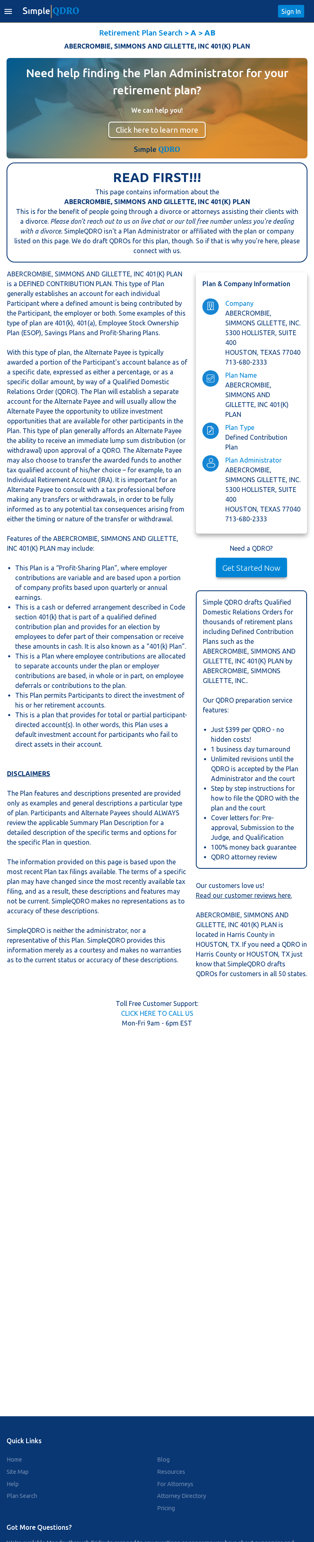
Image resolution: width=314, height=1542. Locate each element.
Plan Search (22, 1496)
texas (271, 352)
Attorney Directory (181, 1496)
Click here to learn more (157, 129)
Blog (163, 1459)
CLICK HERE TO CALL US (157, 1013)
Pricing (166, 1508)
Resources (171, 1472)
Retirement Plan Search (141, 32)
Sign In (291, 11)
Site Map (18, 1472)
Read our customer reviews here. (244, 895)
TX (235, 944)
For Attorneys (175, 1484)
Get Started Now (251, 567)
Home (14, 1459)
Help (13, 1484)
